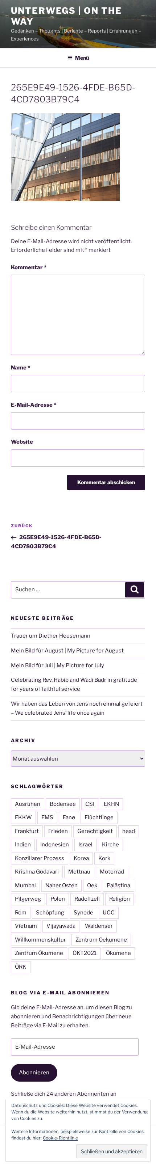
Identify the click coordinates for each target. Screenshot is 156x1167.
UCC (109, 912)
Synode (83, 912)
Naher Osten (61, 885)
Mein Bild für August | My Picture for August (67, 650)
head (128, 831)
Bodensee (63, 804)
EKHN (111, 804)
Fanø (69, 817)
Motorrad (112, 871)
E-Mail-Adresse (33, 405)
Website (22, 442)
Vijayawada (60, 926)
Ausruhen (27, 804)
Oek (92, 885)
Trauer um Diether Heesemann (50, 636)
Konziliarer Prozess (39, 858)
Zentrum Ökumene (39, 953)
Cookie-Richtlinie (60, 1138)
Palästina (118, 885)
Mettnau (79, 871)
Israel (85, 844)
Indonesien (54, 844)
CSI (89, 804)
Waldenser (99, 926)
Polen (57, 899)
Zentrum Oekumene (101, 939)
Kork (104, 858)
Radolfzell (87, 899)
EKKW (23, 817)
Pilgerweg (28, 899)
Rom (20, 912)
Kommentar (28, 267)
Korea (81, 858)
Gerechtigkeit (95, 831)
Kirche (110, 844)
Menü (82, 58)
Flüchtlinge (99, 817)
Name (20, 367)
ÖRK (20, 967)
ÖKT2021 (85, 953)
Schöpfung (50, 912)
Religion (119, 899)
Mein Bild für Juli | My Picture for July (57, 665)
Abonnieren (34, 1072)
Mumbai (25, 885)
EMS (47, 817)
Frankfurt (27, 831)
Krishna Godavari (37, 871)
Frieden (58, 831)
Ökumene (118, 953)
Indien (23, 844)
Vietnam (26, 926)
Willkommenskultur (40, 939)
